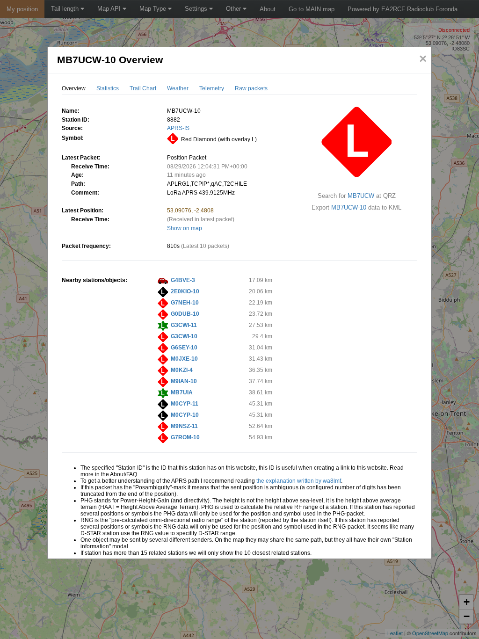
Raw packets (251, 88)
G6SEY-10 (184, 347)
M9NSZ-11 (184, 426)
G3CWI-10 (184, 336)
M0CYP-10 (185, 415)
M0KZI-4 (182, 370)
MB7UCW (361, 195)
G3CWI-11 (184, 325)
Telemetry (211, 88)
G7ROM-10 (185, 437)
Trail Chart (143, 88)
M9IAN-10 (184, 381)
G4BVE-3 (183, 280)
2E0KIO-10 (185, 291)
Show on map (184, 228)
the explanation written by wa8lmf (298, 481)
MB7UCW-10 (348, 207)
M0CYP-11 (184, 403)
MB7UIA (182, 392)
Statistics (107, 88)
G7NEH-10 (185, 302)
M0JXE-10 (184, 359)
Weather (178, 88)
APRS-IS (178, 128)
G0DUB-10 (185, 314)
